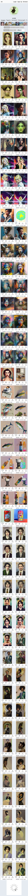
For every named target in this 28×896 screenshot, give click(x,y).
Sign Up (19, 1)
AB (1, 1)
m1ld (4, 48)
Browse (25, 1)
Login (15, 1)
